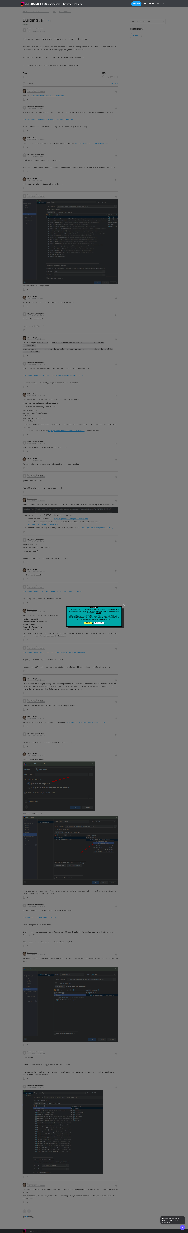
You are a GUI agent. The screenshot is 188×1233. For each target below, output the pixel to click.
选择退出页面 (95, 619)
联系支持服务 (136, 3)
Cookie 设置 (98, 623)
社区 (145, 3)
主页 (30, 4)
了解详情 (98, 613)
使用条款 (79, 617)
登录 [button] (158, 3)
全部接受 (88, 623)
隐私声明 (73, 617)
